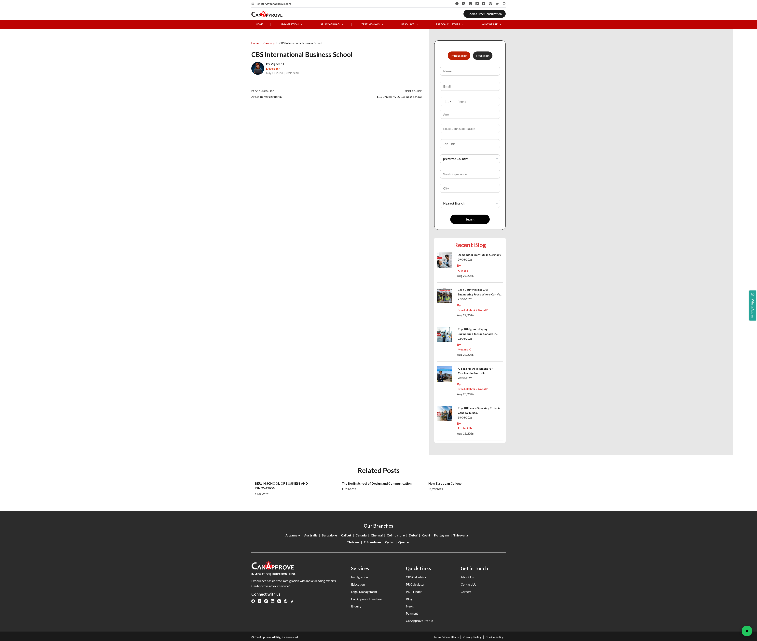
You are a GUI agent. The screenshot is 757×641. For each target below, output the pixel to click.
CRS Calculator (416, 577)
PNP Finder (414, 591)
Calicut (346, 535)
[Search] (504, 3)
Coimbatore (396, 535)
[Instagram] (470, 3)
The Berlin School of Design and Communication (377, 483)
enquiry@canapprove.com (274, 3)
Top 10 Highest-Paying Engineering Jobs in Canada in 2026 (477, 331)
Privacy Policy (472, 637)
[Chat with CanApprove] (747, 631)
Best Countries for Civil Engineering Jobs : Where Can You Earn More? (480, 292)
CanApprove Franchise (366, 599)
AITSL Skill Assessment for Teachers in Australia (475, 371)
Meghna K (464, 349)
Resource (407, 24)
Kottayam (441, 535)
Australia (311, 535)
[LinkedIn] (477, 3)
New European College (444, 483)
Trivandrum (372, 542)
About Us (467, 577)
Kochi (426, 535)
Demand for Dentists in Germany (479, 254)
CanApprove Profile (419, 620)
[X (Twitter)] (463, 3)
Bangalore (329, 535)
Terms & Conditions (446, 637)
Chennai (377, 535)
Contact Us (468, 584)
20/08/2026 (465, 378)
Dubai (413, 535)
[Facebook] (457, 3)
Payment (412, 613)
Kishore (463, 270)
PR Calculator (415, 584)
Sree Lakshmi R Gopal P (473, 310)
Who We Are (490, 24)
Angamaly (292, 535)
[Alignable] (497, 3)
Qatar (389, 542)
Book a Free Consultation (484, 14)
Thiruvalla (460, 535)
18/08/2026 (465, 417)
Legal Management (364, 591)
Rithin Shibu (465, 428)
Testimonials (370, 24)
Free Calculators (448, 24)
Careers (466, 591)
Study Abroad (329, 24)
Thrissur (353, 542)
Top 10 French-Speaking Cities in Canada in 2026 (479, 410)
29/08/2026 (465, 259)
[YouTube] (483, 3)
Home (259, 24)
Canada (361, 535)
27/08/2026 (465, 299)
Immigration (289, 24)
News (410, 606)
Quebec (404, 542)
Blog (409, 599)
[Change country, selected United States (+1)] (448, 101)
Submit (470, 219)
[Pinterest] (490, 3)
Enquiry (356, 606)
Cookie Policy (495, 637)
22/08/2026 (465, 338)
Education (358, 584)
